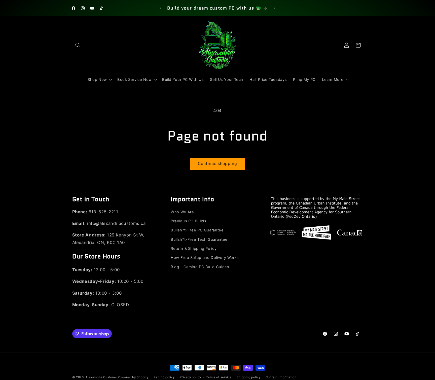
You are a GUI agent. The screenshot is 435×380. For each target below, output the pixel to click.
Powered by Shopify (133, 377)
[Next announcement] (274, 8)
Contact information (281, 377)
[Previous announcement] (160, 8)
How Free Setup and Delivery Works (205, 258)
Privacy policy (190, 377)
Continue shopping (217, 163)
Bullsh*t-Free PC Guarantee (197, 230)
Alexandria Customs (101, 377)
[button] (78, 45)
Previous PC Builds (188, 221)
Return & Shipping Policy (193, 249)
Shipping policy (248, 377)
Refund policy (164, 377)
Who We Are (182, 212)
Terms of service (219, 377)
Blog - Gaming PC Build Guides (200, 267)
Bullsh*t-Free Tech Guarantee (199, 239)
